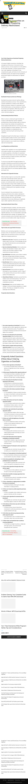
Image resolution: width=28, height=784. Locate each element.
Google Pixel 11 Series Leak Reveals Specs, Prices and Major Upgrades (13, 673)
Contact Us (23, 780)
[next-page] (2, 630)
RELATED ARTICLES (6, 580)
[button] (2, 13)
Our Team (5, 780)
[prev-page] (1, 630)
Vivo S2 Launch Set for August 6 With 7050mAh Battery (12, 687)
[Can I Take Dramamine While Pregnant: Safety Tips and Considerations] (14, 618)
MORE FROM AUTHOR (18, 580)
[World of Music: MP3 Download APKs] (14, 604)
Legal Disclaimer (11, 780)
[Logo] (4, 23)
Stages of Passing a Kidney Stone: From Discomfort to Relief (7, 573)
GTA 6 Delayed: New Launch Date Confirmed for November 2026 (13, 705)
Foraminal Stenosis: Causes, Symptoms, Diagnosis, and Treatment (20, 573)
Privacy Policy (17, 780)
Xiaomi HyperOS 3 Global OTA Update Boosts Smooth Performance (12, 698)
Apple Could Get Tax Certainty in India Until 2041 (11, 684)
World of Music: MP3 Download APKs (13, 611)
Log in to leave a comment (14, 636)
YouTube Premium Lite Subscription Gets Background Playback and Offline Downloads (12, 694)
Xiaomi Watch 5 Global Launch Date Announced (11, 690)
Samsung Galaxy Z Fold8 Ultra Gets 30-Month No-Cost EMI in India (13, 680)
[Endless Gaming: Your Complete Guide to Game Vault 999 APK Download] (14, 587)
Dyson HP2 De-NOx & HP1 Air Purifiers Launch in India (12, 701)
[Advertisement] (14, 43)
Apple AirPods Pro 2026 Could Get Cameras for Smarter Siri (13, 677)
